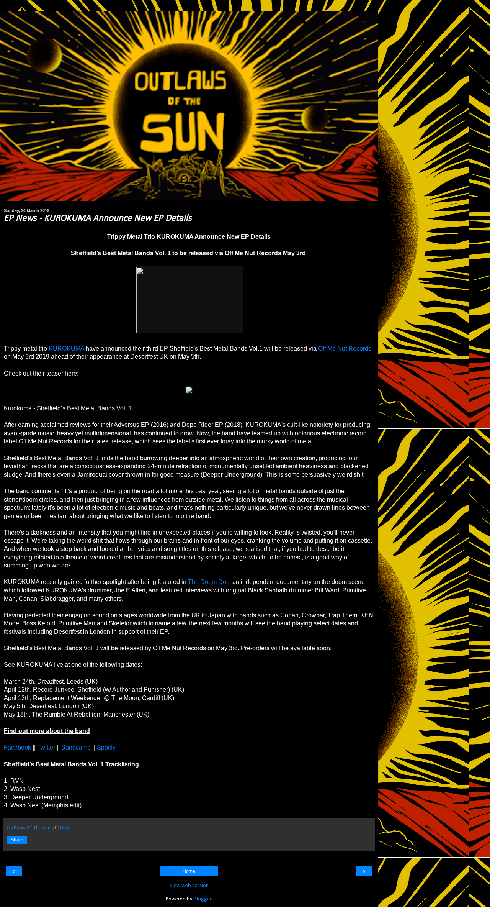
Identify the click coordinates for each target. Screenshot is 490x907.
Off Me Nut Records (344, 348)
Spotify (106, 747)
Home (189, 871)
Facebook (18, 747)
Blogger (202, 899)
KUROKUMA (66, 348)
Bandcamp (76, 747)
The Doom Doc (208, 582)
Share (17, 840)
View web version (189, 886)
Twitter (46, 747)
